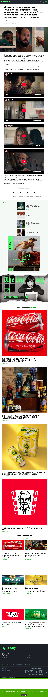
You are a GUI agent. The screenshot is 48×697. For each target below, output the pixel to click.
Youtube (28, 659)
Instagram (29, 655)
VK (27, 660)
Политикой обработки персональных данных (27, 692)
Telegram (29, 657)
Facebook (29, 653)
